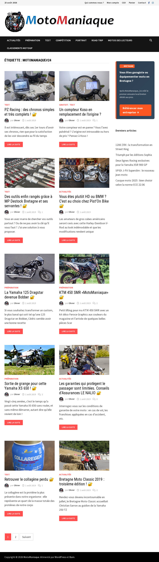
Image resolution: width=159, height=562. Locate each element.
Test (48, 40)
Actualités (13, 40)
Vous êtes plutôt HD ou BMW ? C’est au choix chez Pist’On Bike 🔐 (84, 201)
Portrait (81, 40)
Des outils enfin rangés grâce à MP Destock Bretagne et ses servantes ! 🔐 (28, 201)
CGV (124, 2)
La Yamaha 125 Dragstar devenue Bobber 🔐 (24, 294)
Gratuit (63, 104)
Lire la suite (13, 144)
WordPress (60, 557)
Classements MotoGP (19, 48)
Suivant (26, 537)
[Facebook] (149, 2)
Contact (142, 2)
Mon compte (113, 2)
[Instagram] (152, 2)
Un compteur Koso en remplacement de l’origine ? (80, 112)
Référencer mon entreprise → (133, 110)
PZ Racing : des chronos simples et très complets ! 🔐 (29, 112)
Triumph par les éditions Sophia (134, 155)
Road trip (97, 40)
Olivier (17, 120)
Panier (132, 2)
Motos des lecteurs (120, 40)
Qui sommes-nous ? (94, 2)
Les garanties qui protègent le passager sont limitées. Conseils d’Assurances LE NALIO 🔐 (84, 388)
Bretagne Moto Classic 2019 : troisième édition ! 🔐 (81, 481)
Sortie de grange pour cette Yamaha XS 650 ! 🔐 (25, 386)
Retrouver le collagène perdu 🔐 (29, 479)
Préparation (32, 40)
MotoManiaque (31, 557)
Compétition (63, 40)
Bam (71, 557)
